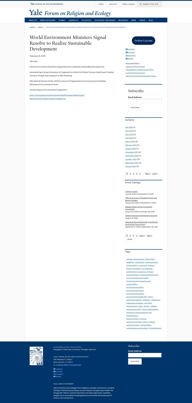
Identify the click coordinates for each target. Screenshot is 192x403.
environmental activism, (149, 275)
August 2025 (130, 166)
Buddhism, (130, 262)
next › (147, 174)
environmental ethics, (135, 287)
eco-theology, (147, 268)
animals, (129, 259)
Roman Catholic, (132, 319)
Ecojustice (86, 20)
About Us (33, 20)
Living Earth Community (135, 73)
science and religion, (134, 322)
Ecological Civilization (105, 20)
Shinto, (145, 322)
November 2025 (131, 156)
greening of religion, (134, 300)
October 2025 (130, 159)
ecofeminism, (131, 272)
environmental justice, (135, 294)
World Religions (47, 20)
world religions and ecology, (137, 328)
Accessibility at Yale (61, 347)
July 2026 (129, 127)
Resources (123, 20)
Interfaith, (148, 303)
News (133, 20)
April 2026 (129, 138)
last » (155, 174)
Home (32, 27)
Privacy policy (75, 347)
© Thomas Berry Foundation (67, 365)
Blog (151, 20)
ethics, (150, 297)
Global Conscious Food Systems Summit (141, 216)
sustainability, (146, 325)
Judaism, (153, 306)
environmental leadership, (136, 297)
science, (143, 319)
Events (142, 20)
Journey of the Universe (135, 67)
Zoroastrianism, (155, 328)
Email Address (135, 97)
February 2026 (131, 145)
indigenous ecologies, (134, 303)
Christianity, (140, 262)
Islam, (140, 306)
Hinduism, (147, 300)
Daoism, (151, 265)
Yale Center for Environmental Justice (141, 76)
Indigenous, (155, 300)
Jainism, (146, 306)
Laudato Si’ (73, 20)
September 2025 (132, 163)
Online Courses (131, 192)
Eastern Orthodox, (133, 268)
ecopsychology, (132, 275)
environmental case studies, (137, 278)
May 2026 (129, 134)
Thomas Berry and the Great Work (139, 70)
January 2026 (130, 149)
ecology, (150, 272)
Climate (62, 20)
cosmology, (142, 265)
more (129, 239)
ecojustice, (142, 272)
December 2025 (131, 152)
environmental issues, (135, 291)
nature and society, (134, 309)
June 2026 (129, 131)
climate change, (152, 262)
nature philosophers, (150, 309)
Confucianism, (132, 265)
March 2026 (130, 142)
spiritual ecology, (133, 325)
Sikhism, (152, 322)
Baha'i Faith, (150, 259)
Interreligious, (132, 306)
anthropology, (139, 259)
